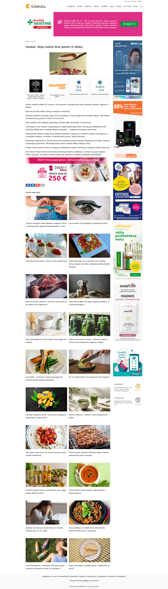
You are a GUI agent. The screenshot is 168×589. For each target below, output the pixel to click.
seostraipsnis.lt (121, 576)
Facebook (134, 1)
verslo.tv (55, 576)
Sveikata (104, 6)
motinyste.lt (111, 576)
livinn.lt (96, 580)
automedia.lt (74, 576)
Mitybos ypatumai (31, 41)
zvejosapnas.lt (102, 576)
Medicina (88, 6)
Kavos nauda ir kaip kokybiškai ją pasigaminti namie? (88, 223)
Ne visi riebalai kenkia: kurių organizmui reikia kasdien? (89, 377)
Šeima (96, 6)
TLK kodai (127, 6)
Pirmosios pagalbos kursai (84, 580)
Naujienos (71, 6)
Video (135, 6)
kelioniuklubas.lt (64, 576)
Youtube (139, 1)
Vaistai (118, 6)
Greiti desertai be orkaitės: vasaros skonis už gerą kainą (46, 261)
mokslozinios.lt (91, 576)
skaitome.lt (82, 576)
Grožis (79, 6)
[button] (28, 185)
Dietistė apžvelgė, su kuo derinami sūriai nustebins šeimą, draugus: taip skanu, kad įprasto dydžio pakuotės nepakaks (89, 264)
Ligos (112, 6)
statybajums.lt (46, 576)
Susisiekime (127, 1)
